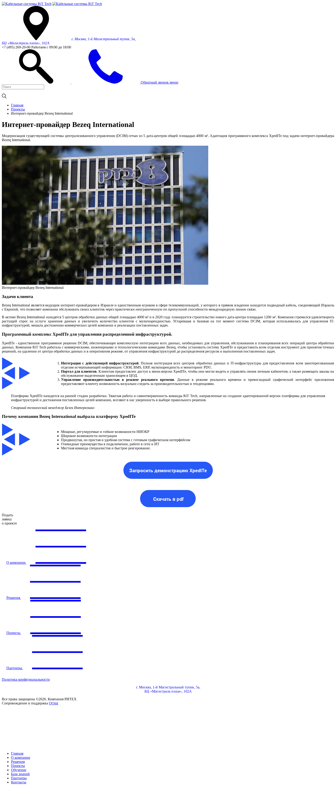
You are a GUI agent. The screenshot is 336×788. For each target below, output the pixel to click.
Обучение (18, 770)
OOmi (53, 703)
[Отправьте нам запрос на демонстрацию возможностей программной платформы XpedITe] (168, 480)
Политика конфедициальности (26, 679)
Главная (17, 753)
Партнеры (19, 778)
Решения (18, 762)
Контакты (18, 782)
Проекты (18, 766)
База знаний (20, 774)
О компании (20, 757)
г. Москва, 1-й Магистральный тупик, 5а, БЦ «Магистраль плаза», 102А (168, 689)
